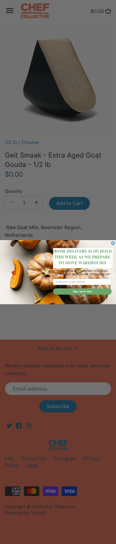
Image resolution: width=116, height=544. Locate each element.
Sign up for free (82, 291)
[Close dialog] (113, 243)
